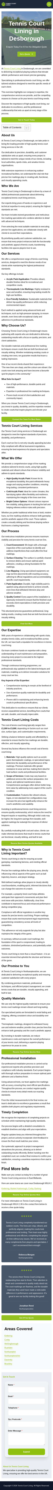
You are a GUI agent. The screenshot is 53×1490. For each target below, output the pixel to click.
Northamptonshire (12, 1356)
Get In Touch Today (26, 120)
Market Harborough (18, 1188)
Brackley (8, 1364)
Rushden (8, 1348)
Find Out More (26, 624)
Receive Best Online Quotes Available (26, 843)
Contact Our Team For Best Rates (26, 419)
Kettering (5, 1188)
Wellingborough (11, 1344)
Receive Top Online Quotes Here (26, 1052)
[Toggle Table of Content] (25, 128)
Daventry (8, 1360)
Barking (37, 1188)
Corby (30, 1188)
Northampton (10, 1352)
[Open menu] (49, 4)
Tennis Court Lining (12, 69)
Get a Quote (25, 54)
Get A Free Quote (26, 1318)
